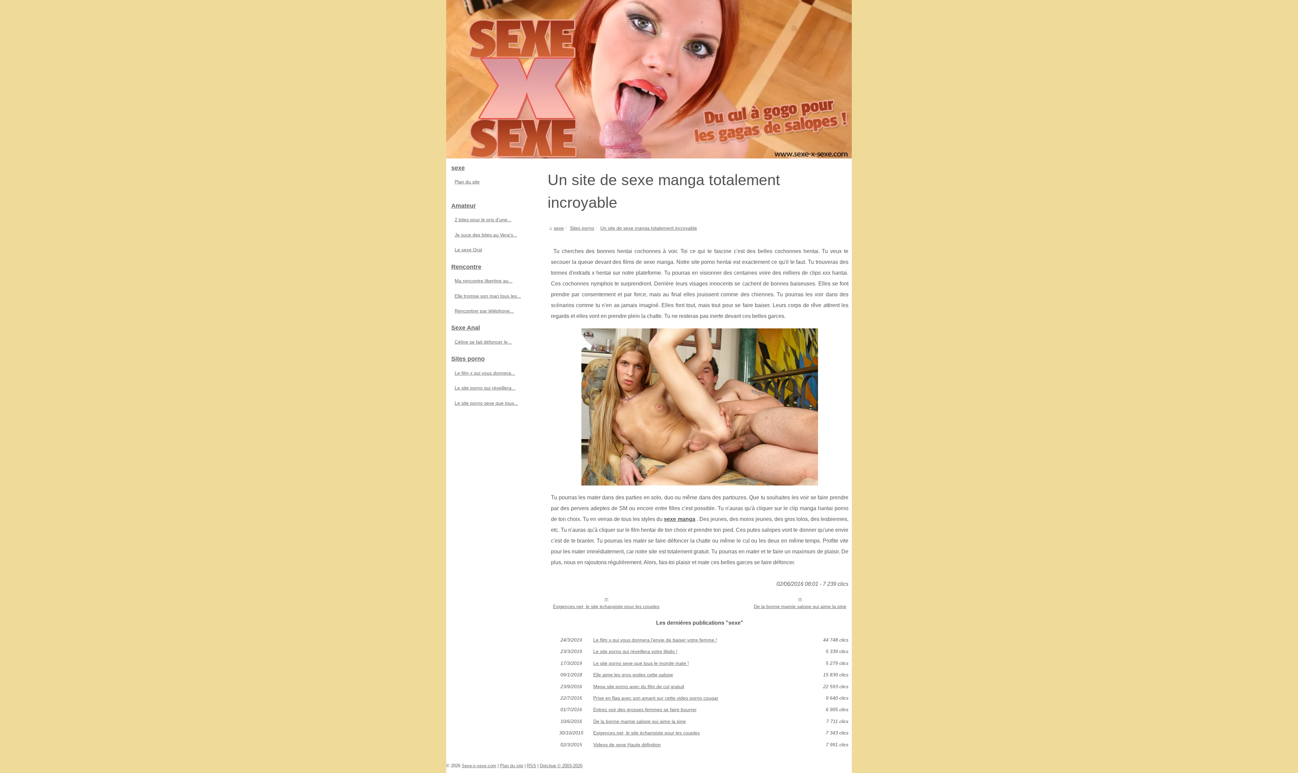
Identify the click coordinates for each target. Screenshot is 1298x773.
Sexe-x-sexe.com (479, 765)
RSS (531, 765)
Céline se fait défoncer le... (483, 342)
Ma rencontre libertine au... (483, 280)
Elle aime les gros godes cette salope (633, 674)
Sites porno (582, 228)
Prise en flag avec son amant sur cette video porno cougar (655, 698)
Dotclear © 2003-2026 (561, 765)
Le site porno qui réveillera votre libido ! (635, 651)
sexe (559, 228)
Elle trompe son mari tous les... (488, 296)
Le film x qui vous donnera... (485, 373)
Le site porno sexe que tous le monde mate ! (641, 663)
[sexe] (649, 79)
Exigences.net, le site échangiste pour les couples (606, 606)
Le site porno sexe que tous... (486, 403)
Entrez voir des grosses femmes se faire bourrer (645, 709)
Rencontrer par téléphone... (484, 311)
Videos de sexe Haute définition (627, 744)
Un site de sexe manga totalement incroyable (648, 228)
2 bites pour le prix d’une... (483, 219)
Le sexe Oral (468, 249)
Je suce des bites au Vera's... (486, 235)
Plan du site (467, 181)
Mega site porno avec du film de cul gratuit (638, 686)
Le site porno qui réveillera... (485, 388)
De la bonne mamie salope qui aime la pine (800, 606)
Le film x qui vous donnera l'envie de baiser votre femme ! (655, 640)
